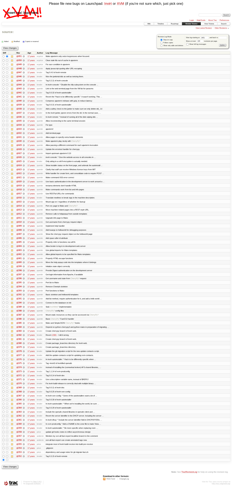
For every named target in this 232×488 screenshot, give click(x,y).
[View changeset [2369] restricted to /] (24, 387)
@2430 (19, 141)
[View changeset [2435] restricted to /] (24, 121)
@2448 (19, 68)
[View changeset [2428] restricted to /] (24, 149)
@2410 (19, 222)
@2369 (19, 387)
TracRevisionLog (189, 472)
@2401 (19, 258)
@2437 (19, 113)
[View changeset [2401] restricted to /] (24, 258)
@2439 (19, 105)
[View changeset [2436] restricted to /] (24, 117)
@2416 (19, 197)
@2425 (19, 161)
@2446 (19, 76)
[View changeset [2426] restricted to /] (24, 157)
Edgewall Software (33, 483)
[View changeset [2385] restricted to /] (24, 323)
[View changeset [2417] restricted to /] (24, 193)
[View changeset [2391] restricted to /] (24, 298)
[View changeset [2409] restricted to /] (24, 226)
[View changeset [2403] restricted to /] (24, 250)
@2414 (19, 206)
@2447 (19, 72)
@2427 (19, 153)
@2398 (19, 270)
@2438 (19, 109)
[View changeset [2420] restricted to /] (24, 181)
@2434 (19, 125)
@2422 (19, 173)
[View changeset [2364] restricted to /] (24, 408)
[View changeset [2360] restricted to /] (24, 424)
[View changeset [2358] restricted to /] (24, 432)
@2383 (19, 331)
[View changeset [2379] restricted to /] (24, 347)
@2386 (19, 319)
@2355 (19, 444)
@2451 (19, 56)
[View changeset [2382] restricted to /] (24, 335)
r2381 (54, 335)
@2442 (19, 92)
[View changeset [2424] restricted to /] (24, 165)
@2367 (19, 396)
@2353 (19, 452)
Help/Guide (201, 20)
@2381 (19, 339)
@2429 (19, 145)
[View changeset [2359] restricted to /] (24, 428)
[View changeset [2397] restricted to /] (24, 274)
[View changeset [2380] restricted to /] (24, 343)
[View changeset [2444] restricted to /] (24, 84)
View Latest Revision (204, 28)
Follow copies (168, 43)
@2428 (19, 149)
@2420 (19, 181)
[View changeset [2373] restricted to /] (24, 371)
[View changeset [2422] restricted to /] (24, 173)
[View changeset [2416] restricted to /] (24, 197)
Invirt (108, 3)
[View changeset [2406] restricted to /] (24, 238)
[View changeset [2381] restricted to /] (24, 339)
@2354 (19, 448)
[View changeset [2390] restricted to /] (24, 303)
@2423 (19, 169)
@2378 (19, 351)
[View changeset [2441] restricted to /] (24, 97)
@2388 (19, 311)
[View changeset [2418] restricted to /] (24, 189)
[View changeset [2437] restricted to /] (24, 113)
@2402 (19, 254)
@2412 (19, 214)
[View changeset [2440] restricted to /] (24, 101)
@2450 (19, 60)
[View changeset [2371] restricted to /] (24, 379)
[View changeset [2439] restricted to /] (24, 105)
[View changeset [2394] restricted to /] (24, 286)
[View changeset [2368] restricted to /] (24, 391)
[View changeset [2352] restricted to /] (24, 456)
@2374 (19, 367)
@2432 (19, 133)
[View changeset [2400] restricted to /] (24, 262)
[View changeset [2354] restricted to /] (24, 448)
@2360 (19, 424)
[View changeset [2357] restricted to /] (24, 436)
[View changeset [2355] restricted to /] (24, 444)
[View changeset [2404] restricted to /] (24, 246)
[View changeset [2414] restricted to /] (24, 206)
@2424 (19, 165)
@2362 (19, 416)
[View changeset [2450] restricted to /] (24, 60)
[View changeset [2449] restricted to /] (24, 64)
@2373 (19, 371)
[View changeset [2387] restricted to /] (24, 315)
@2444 (19, 84)
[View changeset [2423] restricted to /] (24, 169)
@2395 (19, 282)
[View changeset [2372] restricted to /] (24, 375)
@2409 (19, 226)
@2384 (19, 327)
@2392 (19, 294)
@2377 (19, 355)
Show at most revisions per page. (202, 41)
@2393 (19, 290)
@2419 (19, 185)
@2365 (19, 404)
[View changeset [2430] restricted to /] (24, 141)
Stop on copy (168, 40)
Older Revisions (221, 28)
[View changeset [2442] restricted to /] (24, 92)
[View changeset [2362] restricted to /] (24, 416)
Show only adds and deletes (173, 45)
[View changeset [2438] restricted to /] (24, 109)
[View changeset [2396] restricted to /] (24, 278)
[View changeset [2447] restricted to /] (24, 72)
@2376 (19, 359)
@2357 (19, 436)
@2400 (19, 262)
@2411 (19, 218)
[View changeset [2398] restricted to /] (24, 270)
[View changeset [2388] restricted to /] (24, 311)
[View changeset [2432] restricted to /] (24, 133)
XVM (120, 3)
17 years (31, 56)
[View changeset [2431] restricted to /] (24, 137)
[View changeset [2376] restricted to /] (24, 359)
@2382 (19, 335)
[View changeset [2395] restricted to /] (24, 282)
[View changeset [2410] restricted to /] (24, 222)
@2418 (19, 189)
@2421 (19, 177)
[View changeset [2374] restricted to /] (24, 367)
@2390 (19, 303)
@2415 (19, 202)
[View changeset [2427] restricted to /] (24, 153)
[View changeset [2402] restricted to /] (24, 254)
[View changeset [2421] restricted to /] (24, 177)
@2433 (19, 129)
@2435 (19, 121)
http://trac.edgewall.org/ (221, 483)
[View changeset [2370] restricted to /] (24, 383)
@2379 (19, 347)
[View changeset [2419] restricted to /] (24, 185)
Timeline (160, 24)
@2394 (19, 286)
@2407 (19, 234)
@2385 (19, 323)
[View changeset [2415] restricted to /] (24, 202)
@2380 (19, 343)
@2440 (19, 101)
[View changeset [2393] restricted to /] (24, 290)
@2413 (19, 210)
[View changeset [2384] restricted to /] (24, 327)
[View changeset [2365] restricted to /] (24, 404)
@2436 (19, 117)
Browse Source (191, 24)
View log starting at (193, 37)
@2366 (19, 399)
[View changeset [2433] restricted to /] (24, 129)
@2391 (19, 298)
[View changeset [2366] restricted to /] (24, 399)
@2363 (19, 412)
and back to (214, 37)
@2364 (19, 408)
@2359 (19, 428)
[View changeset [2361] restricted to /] (24, 420)
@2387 (19, 315)
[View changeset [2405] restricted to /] (24, 242)
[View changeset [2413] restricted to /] (24, 210)
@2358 (19, 432)
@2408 (19, 230)
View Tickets (209, 24)
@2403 (19, 250)
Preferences (224, 20)
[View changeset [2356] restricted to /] (24, 440)
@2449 (19, 64)
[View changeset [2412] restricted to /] (24, 214)
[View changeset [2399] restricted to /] (24, 266)
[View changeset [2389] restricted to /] (24, 307)
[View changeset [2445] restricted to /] (24, 80)
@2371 (19, 379)
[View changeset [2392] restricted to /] (24, 294)
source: (8, 32)
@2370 (19, 383)
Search (224, 24)
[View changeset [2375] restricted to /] (24, 363)
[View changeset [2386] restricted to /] (24, 319)
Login (192, 20)
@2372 (19, 375)
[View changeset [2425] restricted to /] (24, 161)
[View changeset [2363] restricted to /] (24, 412)
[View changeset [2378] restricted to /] (24, 351)
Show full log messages (197, 44)
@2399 (19, 266)
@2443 (19, 88)
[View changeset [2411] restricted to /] (24, 218)
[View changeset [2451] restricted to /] (24, 56)
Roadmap (175, 24)
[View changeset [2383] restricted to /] (24, 331)
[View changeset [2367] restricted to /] (24, 396)
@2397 (19, 274)
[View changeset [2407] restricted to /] (24, 234)
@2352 (19, 456)
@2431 (19, 137)
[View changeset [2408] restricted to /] (24, 230)
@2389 (19, 307)
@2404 (19, 246)
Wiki (148, 24)
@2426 (19, 157)
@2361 (19, 420)
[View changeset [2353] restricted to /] (24, 452)
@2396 (19, 278)
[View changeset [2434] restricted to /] (24, 125)
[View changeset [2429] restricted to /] (24, 145)
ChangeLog (124, 479)
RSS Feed (110, 479)
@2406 (19, 238)
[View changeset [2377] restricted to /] (24, 355)
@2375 (19, 363)
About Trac (212, 20)
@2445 (19, 80)
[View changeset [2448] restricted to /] (24, 68)
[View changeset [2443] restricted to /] (24, 88)
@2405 (19, 242)
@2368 (19, 391)
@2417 (19, 193)
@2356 (19, 440)
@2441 (19, 97)
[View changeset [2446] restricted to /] (24, 76)
